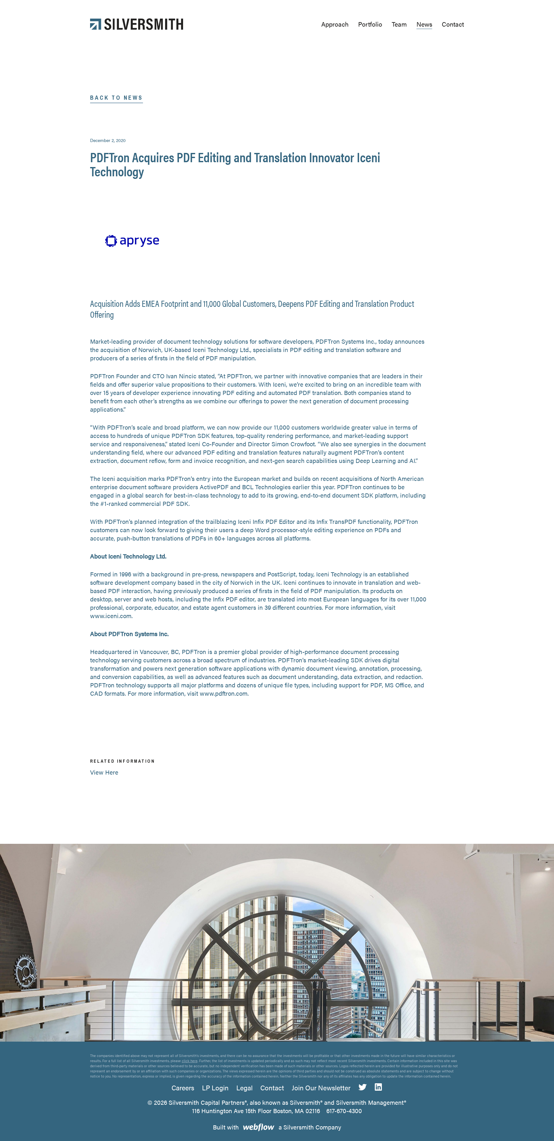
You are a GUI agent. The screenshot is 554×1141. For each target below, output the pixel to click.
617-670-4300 (344, 1110)
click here (189, 1060)
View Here (104, 772)
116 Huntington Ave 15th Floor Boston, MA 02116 (256, 1110)
